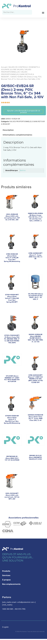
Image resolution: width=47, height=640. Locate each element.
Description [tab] (8, 130)
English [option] (5, 627)
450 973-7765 (20, 609)
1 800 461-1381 (7, 609)
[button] (43, 12)
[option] (6, 627)
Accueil (4, 67)
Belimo (22, 170)
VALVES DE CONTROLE (18, 67)
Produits (6, 571)
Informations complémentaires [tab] (17, 135)
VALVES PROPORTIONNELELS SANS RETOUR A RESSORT (17, 74)
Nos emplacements (11, 584)
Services (6, 575)
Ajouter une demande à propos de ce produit (23, 111)
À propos (6, 580)
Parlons (6, 597)
